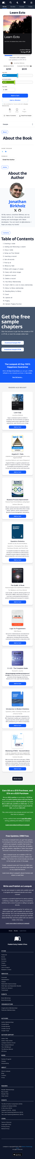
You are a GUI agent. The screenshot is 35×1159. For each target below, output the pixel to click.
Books (5, 6)
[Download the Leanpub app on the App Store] (17, 1154)
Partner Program (6, 1059)
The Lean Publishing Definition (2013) (12, 1112)
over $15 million (26, 818)
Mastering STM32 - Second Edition (17, 751)
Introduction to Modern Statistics (17, 709)
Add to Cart (15, 95)
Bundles (13, 6)
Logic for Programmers (17, 628)
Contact (3, 1075)
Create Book (5, 1024)
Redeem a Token (6, 969)
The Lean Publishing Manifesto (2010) (12, 1114)
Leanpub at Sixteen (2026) (9, 1106)
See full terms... (17, 377)
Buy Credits (4, 1091)
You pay (4, 86)
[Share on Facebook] (6, 152)
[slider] (17, 75)
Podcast (3, 965)
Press (3, 1077)
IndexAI (3, 981)
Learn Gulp (17, 412)
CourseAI (4, 977)
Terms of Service (6, 1122)
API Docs (4, 1051)
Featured (4, 954)
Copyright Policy (6, 1124)
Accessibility (5, 1063)
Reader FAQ (4, 1094)
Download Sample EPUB (12, 349)
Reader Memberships (7, 1089)
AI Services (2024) (6, 1108)
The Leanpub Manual (7, 1045)
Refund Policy (5, 1128)
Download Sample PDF (13, 343)
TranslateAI (4, 990)
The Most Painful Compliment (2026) (11, 1104)
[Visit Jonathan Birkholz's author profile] (17, 190)
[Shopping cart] (24, 2)
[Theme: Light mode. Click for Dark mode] (17, 2)
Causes (3, 1061)
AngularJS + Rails (17, 454)
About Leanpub (5, 1071)
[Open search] (10, 2)
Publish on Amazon (6, 988)
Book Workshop (6, 998)
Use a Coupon (5, 967)
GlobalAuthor (5, 979)
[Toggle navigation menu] (32, 124)
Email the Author (9, 159)
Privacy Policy (5, 1126)
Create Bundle (5, 1026)
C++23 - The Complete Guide (17, 668)
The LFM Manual (6, 1047)
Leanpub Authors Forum (8, 1042)
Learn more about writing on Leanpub (17, 825)
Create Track (5, 1030)
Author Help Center (7, 1040)
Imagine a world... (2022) (8, 1110)
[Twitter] (15, 210)
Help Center (5, 1096)
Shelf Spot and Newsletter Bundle (11, 986)
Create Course (5, 1028)
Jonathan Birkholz (19, 63)
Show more (18, 779)
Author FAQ (4, 1038)
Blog (2, 1073)
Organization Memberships (9, 1008)
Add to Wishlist (15, 100)
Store (10, 931)
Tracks (30, 6)
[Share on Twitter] (2, 152)
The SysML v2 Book (17, 585)
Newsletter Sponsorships (8, 983)
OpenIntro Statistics (17, 541)
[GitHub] (19, 210)
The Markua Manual (7, 1049)
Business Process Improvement (17, 500)
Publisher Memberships (8, 1010)
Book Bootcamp (6, 1000)
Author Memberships (7, 1022)
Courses (21, 6)
